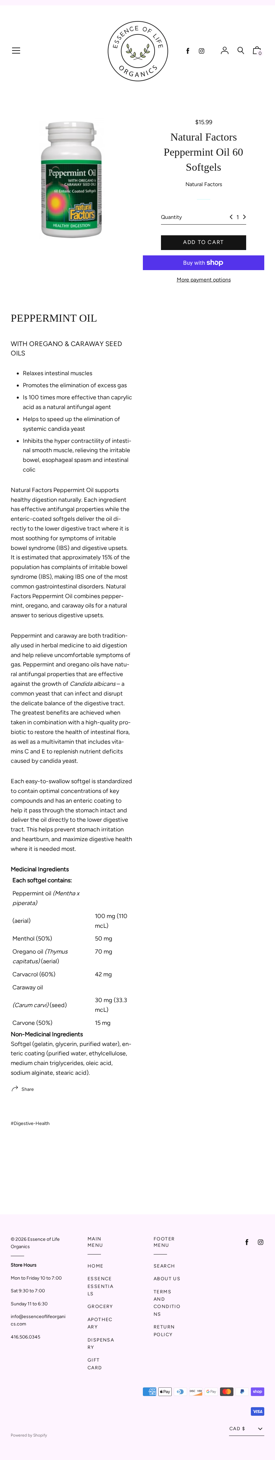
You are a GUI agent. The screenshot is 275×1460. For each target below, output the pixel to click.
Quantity (171, 217)
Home (96, 1266)
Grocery (100, 1306)
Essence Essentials (100, 1286)
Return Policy (164, 1330)
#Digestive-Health (30, 1123)
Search (164, 1266)
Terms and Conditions (167, 1303)
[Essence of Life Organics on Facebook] (187, 51)
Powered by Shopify (29, 1435)
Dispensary (101, 1343)
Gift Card (95, 1363)
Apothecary (100, 1323)
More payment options (204, 279)
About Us (167, 1279)
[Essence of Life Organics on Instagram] (201, 51)
